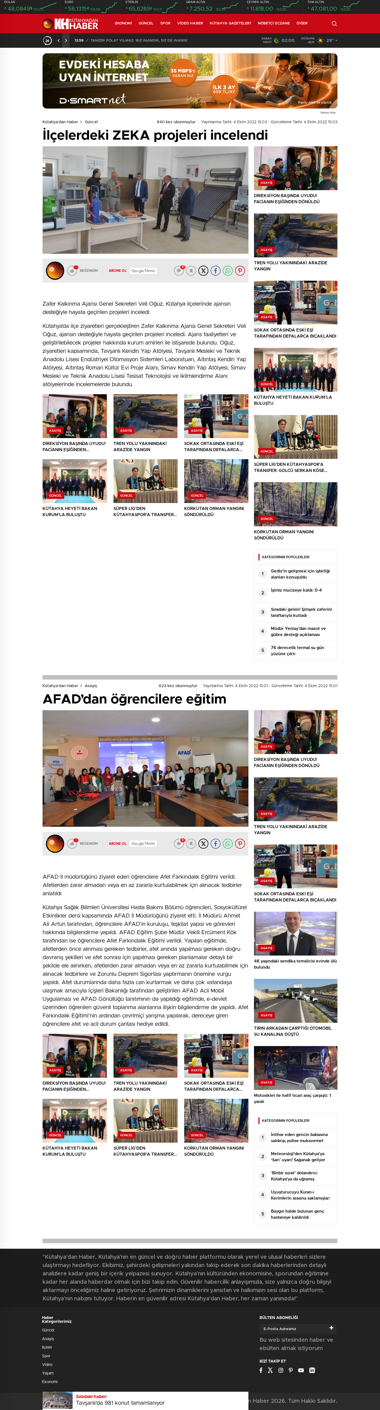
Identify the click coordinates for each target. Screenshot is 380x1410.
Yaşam (48, 1373)
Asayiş (91, 686)
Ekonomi (123, 23)
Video (47, 1365)
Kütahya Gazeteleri (230, 23)
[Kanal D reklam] (190, 81)
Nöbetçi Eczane (274, 23)
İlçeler (47, 1347)
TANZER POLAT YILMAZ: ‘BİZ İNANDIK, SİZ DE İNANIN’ (139, 40)
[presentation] (58, 40)
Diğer (302, 23)
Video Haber (190, 23)
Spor (165, 23)
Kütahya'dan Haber (60, 122)
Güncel (146, 23)
